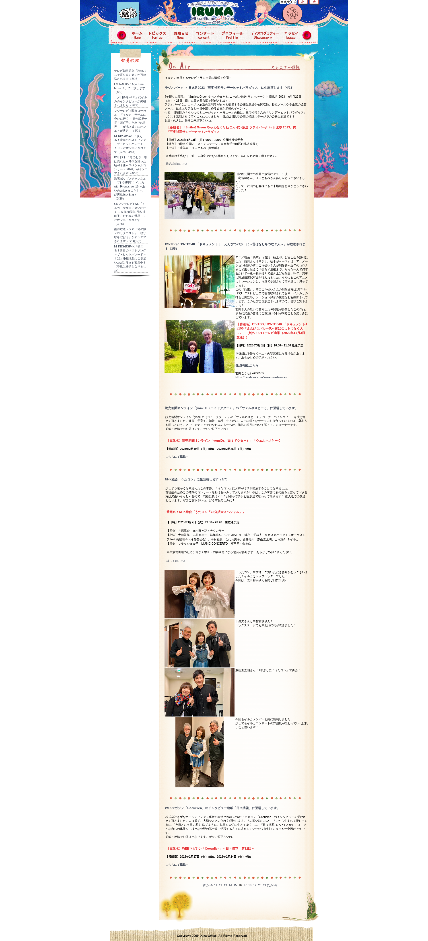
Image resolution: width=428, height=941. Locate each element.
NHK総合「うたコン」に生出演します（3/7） (197, 479)
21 (264, 885)
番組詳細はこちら (177, 163)
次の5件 (272, 885)
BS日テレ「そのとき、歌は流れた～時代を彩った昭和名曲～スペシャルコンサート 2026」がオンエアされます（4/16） (130, 165)
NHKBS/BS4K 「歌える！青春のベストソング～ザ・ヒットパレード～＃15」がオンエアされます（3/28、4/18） (130, 144)
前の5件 (208, 885)
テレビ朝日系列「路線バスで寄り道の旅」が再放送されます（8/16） (130, 74)
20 (259, 885)
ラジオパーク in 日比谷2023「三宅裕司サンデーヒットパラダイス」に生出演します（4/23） (230, 87)
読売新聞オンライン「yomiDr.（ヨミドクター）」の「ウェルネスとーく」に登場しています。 (231, 408)
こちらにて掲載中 (177, 456)
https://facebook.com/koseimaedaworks (261, 377)
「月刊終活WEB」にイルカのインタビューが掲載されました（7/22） (130, 101)
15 (235, 885)
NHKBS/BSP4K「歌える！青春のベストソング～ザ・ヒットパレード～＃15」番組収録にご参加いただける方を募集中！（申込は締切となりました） (130, 258)
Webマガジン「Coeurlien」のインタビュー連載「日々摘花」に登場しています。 (222, 808)
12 (220, 885)
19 (254, 885)
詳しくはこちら (177, 560)
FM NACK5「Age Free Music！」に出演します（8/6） (129, 88)
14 (230, 885)
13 (225, 885)
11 (215, 885)
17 (245, 885)
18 (249, 885)
